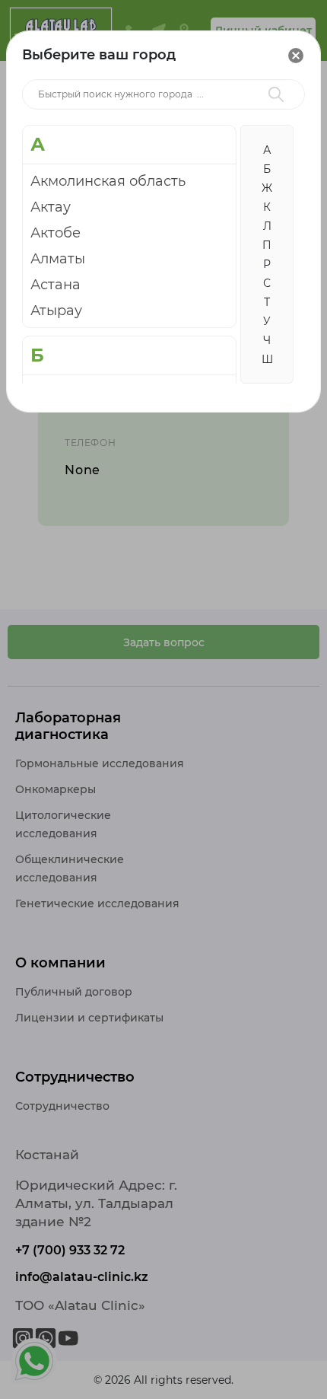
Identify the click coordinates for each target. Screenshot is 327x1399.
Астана (55, 284)
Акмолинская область (108, 181)
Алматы (57, 258)
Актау (50, 207)
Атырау (56, 310)
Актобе (55, 233)
